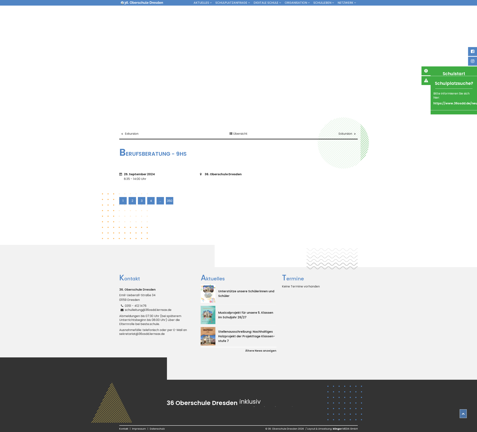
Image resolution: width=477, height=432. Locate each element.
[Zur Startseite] (141, 3)
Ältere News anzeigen (260, 351)
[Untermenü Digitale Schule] (281, 2)
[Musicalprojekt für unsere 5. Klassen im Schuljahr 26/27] (208, 315)
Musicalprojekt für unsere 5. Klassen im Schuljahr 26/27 (245, 315)
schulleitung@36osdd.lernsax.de (148, 310)
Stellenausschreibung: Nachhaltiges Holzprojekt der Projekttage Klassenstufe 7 (246, 336)
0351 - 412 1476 (135, 306)
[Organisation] (310, 2)
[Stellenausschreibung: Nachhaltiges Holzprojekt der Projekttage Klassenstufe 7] (208, 336)
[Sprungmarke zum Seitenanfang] (463, 413)
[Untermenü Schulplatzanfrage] (250, 2)
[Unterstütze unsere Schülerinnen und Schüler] (208, 293)
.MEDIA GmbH (345, 428)
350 (169, 201)
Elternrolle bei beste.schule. (139, 324)
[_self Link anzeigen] (426, 71)
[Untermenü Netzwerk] (356, 2)
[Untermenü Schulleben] (334, 2)
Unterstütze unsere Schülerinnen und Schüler (246, 293)
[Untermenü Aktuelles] (212, 2)
